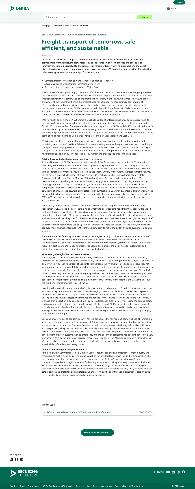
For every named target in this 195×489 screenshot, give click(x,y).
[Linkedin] (11, 459)
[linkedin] (173, 472)
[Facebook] (16, 459)
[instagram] (178, 472)
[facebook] (183, 472)
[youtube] (168, 472)
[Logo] (20, 8)
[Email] (21, 459)
